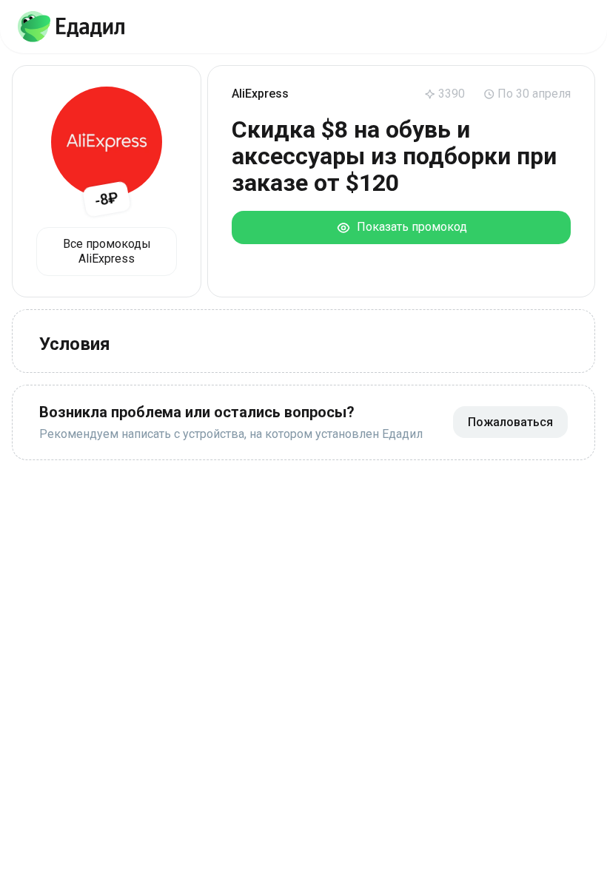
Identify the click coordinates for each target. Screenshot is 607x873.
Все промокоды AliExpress (107, 251)
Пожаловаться (510, 422)
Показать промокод (409, 227)
